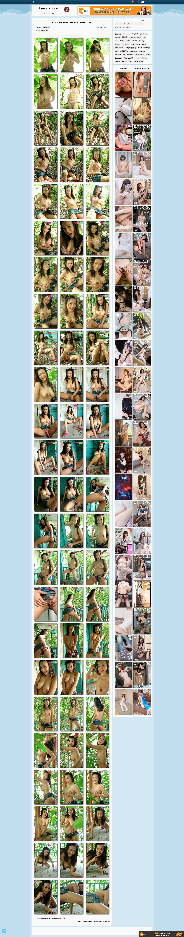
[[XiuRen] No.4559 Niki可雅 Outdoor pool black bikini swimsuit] (142, 326)
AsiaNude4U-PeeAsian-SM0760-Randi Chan (48, 2)
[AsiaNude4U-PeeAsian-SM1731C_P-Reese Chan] (123, 272)
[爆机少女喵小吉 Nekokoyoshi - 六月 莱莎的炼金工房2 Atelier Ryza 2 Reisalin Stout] (123, 433)
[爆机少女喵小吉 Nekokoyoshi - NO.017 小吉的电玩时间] (123, 138)
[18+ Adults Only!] (132, 2)
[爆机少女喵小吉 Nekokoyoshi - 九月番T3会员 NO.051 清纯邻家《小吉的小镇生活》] (123, 380)
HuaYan (148, 54)
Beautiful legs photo (119, 27)
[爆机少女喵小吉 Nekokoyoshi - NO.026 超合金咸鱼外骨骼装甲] (123, 165)
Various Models (138, 61)
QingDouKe (135, 34)
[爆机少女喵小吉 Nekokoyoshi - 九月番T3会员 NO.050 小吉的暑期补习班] (123, 702)
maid (144, 37)
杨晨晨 (144, 44)
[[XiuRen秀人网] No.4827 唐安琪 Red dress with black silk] (142, 246)
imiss (116, 41)
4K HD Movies (53, 929)
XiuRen (118, 34)
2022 (125, 23)
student (127, 44)
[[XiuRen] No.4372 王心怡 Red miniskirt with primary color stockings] (142, 460)
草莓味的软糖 (130, 48)
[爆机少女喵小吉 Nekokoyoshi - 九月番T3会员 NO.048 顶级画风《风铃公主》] (123, 299)
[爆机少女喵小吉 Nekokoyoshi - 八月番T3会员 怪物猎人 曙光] (123, 675)
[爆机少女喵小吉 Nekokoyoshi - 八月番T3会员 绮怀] (123, 353)
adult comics (135, 44)
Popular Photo (123, 68)
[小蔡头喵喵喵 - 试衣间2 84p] (123, 568)
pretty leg (143, 34)
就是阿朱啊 (119, 48)
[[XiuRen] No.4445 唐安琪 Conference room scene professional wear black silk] (142, 407)
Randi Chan (44, 30)
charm (120, 23)
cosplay (124, 61)
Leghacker (118, 58)
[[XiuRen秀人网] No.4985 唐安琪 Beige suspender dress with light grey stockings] (142, 165)
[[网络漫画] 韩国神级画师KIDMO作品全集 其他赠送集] (123, 541)
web (124, 54)
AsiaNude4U (46, 27)
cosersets (130, 54)
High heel (117, 37)
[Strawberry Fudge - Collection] (142, 85)
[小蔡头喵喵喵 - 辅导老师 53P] (123, 621)
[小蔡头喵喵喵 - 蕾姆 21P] (123, 514)
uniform (117, 44)
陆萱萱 (125, 37)
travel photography (135, 37)
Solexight (137, 58)
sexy (116, 23)
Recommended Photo (142, 68)
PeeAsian (130, 23)
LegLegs (128, 27)
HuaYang (144, 58)
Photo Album (48, 8)
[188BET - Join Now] (114, 14)
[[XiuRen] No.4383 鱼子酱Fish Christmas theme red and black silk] (142, 433)
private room (134, 51)
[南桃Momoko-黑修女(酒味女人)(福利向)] (123, 460)
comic (135, 23)
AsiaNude (141, 23)
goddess (142, 51)
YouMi (122, 40)
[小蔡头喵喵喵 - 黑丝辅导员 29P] (123, 111)
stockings (141, 41)
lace (129, 34)
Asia (101, 27)
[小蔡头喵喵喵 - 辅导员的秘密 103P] (123, 594)
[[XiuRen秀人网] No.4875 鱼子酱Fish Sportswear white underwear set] (142, 219)
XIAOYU (134, 40)
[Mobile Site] (137, 2)
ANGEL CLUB (139, 54)
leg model (118, 54)
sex (105, 27)
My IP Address (45, 929)
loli (122, 44)
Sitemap (39, 929)
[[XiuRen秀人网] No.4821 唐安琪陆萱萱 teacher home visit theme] (142, 272)
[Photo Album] (33, 2)
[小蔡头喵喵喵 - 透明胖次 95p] (123, 192)
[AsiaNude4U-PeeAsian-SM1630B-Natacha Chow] (123, 85)
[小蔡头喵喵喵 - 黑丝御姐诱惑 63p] (123, 407)
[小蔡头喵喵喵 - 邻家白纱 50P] (123, 246)
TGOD (128, 41)
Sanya (116, 51)
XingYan (117, 61)
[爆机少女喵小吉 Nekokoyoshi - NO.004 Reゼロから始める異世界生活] (123, 219)
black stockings (144, 48)
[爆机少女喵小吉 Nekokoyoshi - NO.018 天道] (142, 111)
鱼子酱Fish (124, 51)
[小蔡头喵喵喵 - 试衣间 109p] (123, 648)
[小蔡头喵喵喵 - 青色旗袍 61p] (123, 326)
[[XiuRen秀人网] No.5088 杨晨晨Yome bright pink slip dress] (142, 138)
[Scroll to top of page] (4, 931)
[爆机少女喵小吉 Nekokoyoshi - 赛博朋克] (123, 487)
